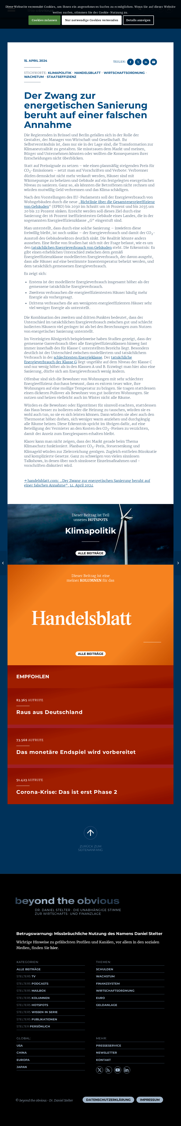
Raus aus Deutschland (49, 712)
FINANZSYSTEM (108, 983)
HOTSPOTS (32, 1005)
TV (26, 976)
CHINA (22, 1052)
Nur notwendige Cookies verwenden (91, 20)
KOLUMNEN (33, 998)
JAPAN (22, 1067)
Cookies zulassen (44, 20)
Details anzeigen (138, 20)
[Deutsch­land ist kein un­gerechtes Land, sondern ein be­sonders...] (3, 563)
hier (54, 948)
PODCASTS (32, 983)
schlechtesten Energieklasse (78, 357)
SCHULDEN (104, 969)
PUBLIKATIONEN (37, 1019)
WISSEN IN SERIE (37, 1012)
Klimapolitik (59, 73)
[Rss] (108, 1070)
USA (20, 1045)
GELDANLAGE (106, 1005)
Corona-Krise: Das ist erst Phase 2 (66, 792)
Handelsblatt (87, 73)
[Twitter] (99, 1070)
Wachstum (34, 77)
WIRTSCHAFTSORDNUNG (115, 990)
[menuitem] (108, 1100)
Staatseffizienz (61, 77)
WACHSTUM (105, 976)
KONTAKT (103, 1060)
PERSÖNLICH (33, 1026)
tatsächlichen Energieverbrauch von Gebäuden (71, 247)
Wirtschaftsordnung (124, 73)
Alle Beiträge (90, 553)
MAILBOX (31, 990)
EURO (100, 998)
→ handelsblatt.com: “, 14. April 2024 (87, 482)
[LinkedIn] (126, 1070)
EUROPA (23, 1060)
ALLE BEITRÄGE (29, 969)
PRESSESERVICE (108, 1045)
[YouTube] (117, 1070)
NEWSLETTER (106, 1052)
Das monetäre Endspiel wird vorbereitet (76, 752)
